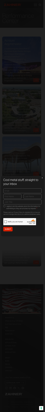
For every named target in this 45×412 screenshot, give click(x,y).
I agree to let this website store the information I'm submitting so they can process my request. (23, 207)
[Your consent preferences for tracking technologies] (41, 408)
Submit (8, 229)
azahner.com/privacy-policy (32, 214)
